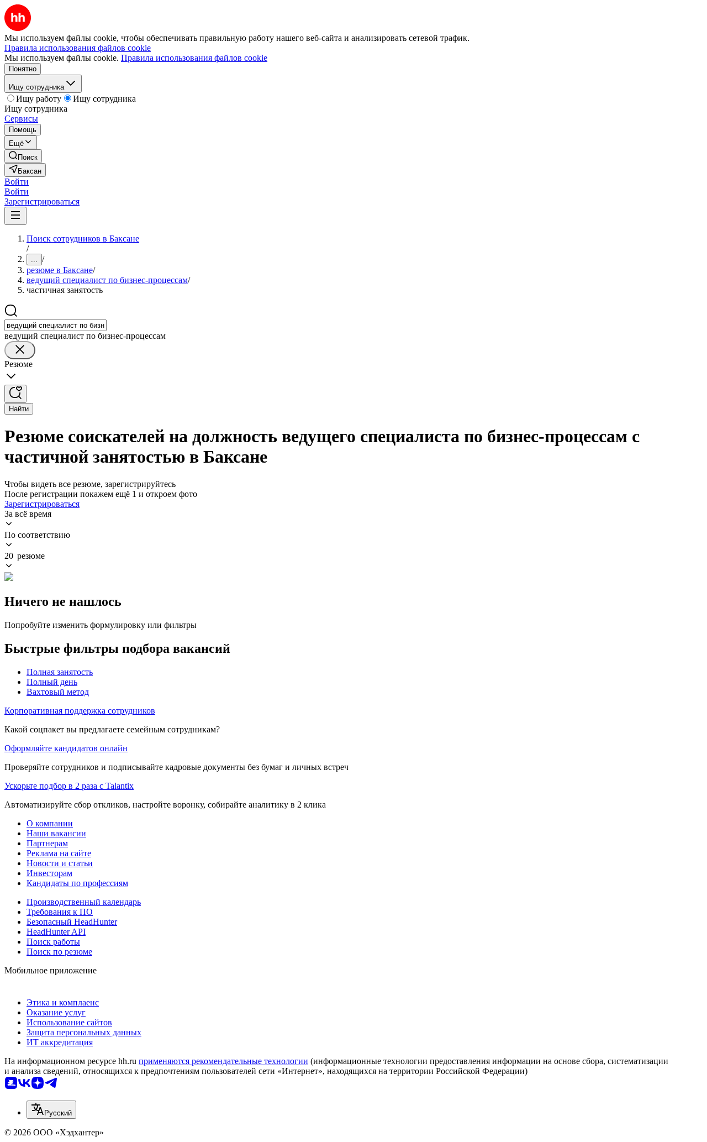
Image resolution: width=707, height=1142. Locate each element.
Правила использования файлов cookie (194, 57)
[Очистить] (19, 350)
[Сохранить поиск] (15, 394)
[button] (16, 181)
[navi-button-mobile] (15, 216)
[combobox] (55, 325)
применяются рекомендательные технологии (223, 1061)
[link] (23, 156)
